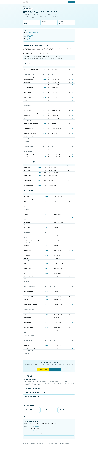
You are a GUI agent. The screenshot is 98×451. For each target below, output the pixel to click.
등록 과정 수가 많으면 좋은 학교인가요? (33, 396)
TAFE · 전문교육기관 (29, 35)
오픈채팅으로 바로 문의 (34, 430)
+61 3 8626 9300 (33, 424)
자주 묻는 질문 (28, 38)
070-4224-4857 (33, 426)
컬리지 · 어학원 (28, 36)
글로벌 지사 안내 (45, 436)
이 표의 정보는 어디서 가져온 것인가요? (33, 388)
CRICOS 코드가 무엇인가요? (30, 379)
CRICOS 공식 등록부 (44, 52)
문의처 (26, 39)
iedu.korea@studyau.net (42, 426)
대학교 (26, 33)
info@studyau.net (41, 424)
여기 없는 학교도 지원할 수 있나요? (32, 400)
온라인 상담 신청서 (34, 432)
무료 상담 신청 (71, 1)
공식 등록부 (70, 443)
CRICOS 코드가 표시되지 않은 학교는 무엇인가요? (35, 392)
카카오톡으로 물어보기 (42, 369)
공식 (72, 69)
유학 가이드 (26, 6)
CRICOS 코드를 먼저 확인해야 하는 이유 (32, 32)
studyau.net (34, 447)
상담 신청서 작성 (55, 369)
